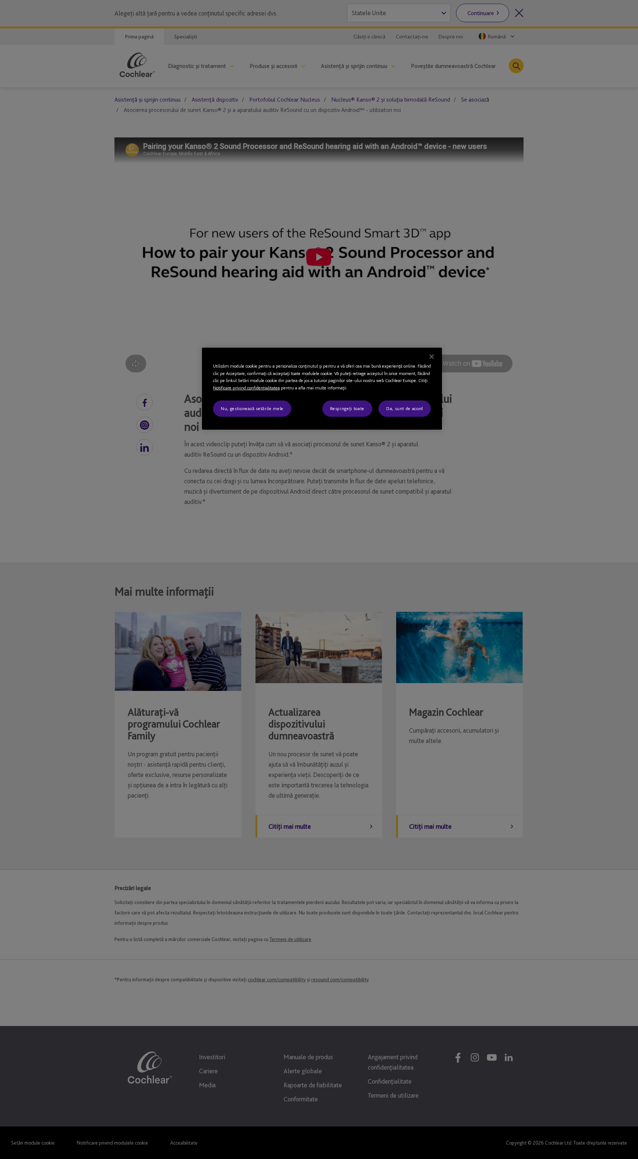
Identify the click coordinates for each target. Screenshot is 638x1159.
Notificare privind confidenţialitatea (246, 388)
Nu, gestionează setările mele (252, 408)
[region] (322, 389)
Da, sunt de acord (404, 408)
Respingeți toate (347, 408)
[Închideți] (431, 356)
